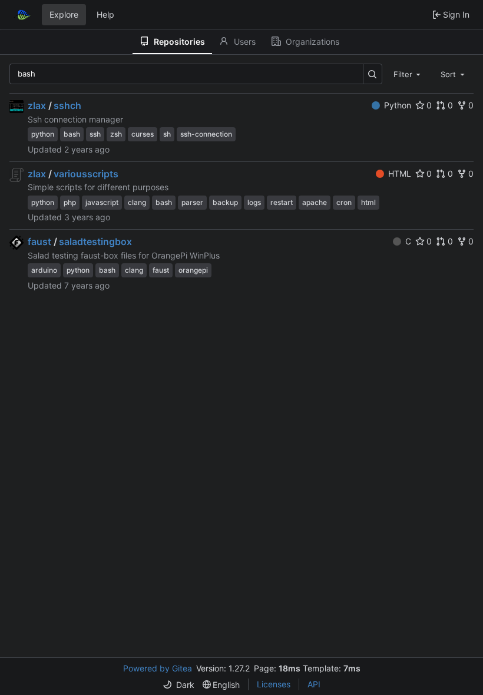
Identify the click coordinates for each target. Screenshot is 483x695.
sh (167, 134)
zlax (37, 105)
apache (314, 202)
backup (225, 202)
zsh (116, 134)
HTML (399, 173)
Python (397, 105)
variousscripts (86, 174)
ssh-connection (206, 134)
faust (39, 241)
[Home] (22, 14)
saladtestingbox (95, 241)
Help (105, 14)
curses (142, 134)
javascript (101, 202)
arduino (44, 270)
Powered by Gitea (157, 668)
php (70, 202)
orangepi (193, 270)
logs (254, 202)
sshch (67, 105)
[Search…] (372, 74)
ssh (95, 134)
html (368, 202)
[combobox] (408, 73)
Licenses (273, 684)
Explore (63, 14)
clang (137, 202)
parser (192, 202)
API (313, 684)
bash (72, 134)
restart (281, 202)
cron (344, 202)
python (42, 134)
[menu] (178, 685)
